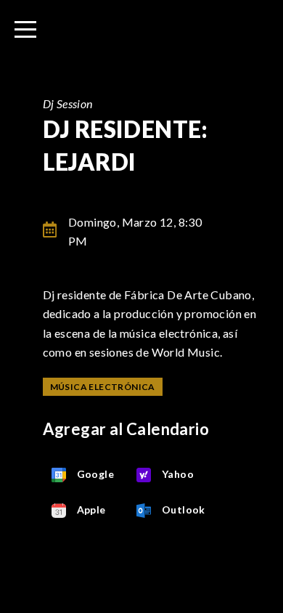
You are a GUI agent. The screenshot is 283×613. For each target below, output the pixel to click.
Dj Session (68, 103)
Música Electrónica (102, 386)
